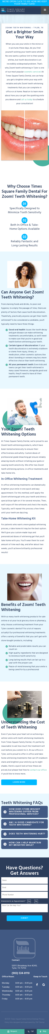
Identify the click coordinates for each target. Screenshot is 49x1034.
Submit (24, 918)
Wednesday (7, 991)
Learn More (19, 782)
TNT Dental (39, 1022)
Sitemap (35, 1019)
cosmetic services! (32, 72)
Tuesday (6, 987)
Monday (5, 983)
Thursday (6, 995)
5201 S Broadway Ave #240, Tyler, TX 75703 (24, 967)
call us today (26, 100)
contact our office (38, 770)
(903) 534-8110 (21, 973)
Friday (4, 999)
